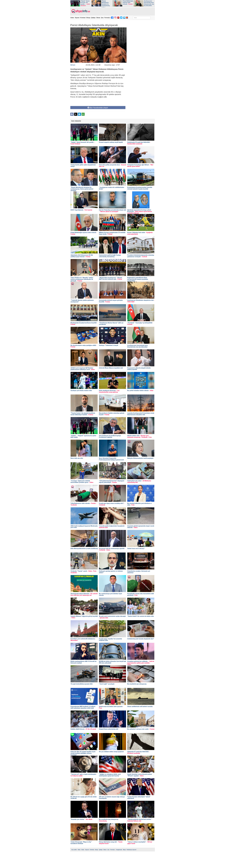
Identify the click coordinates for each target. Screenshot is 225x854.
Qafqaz (93, 17)
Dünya (88, 17)
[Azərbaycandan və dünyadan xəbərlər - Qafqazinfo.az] (80, 11)
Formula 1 (107, 17)
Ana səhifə (74, 849)
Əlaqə (124, 849)
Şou (102, 17)
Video (79, 849)
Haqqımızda (119, 849)
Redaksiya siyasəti (131, 849)
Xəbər (72, 17)
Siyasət (77, 17)
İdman (98, 17)
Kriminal (82, 17)
